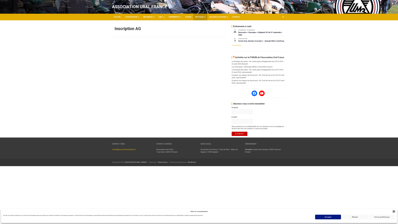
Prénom (235, 108)
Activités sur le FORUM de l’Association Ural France (259, 57)
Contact (236, 17)
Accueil (117, 17)
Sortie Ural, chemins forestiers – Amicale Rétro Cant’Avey (261, 41)
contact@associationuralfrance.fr (124, 149)
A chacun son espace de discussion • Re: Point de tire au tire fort (255, 75)
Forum (188, 17)
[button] (394, 211)
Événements (174, 17)
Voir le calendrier (236, 45)
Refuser (355, 217)
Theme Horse (162, 162)
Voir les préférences (382, 217)
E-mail (235, 117)
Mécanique (148, 17)
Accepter (328, 217)
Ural (161, 17)
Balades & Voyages (217, 17)
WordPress (192, 162)
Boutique (199, 17)
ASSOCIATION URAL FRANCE (139, 6)
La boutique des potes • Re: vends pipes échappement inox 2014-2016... (258, 61)
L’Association (131, 17)
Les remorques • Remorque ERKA (244, 67)
